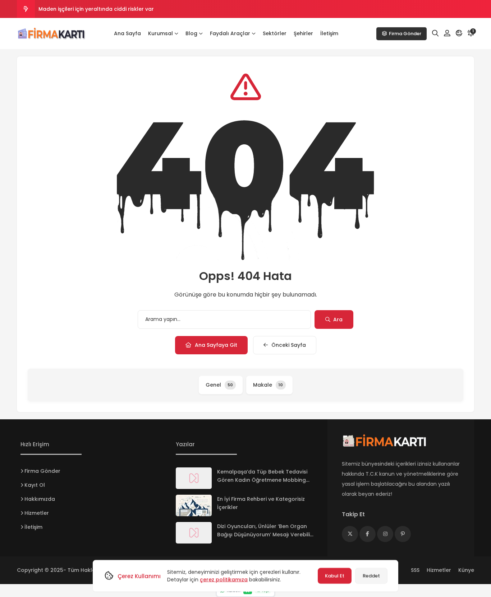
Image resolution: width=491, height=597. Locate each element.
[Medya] (350, 534)
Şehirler (303, 33)
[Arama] (435, 33)
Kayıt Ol (34, 485)
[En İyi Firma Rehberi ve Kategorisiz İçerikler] (194, 505)
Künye (466, 570)
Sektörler (274, 33)
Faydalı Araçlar (230, 33)
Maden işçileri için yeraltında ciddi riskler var (96, 9)
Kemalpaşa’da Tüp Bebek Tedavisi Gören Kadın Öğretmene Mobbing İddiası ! (262, 480)
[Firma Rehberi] (53, 33)
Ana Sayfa (127, 33)
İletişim (329, 33)
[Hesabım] (447, 33)
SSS (415, 570)
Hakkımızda (39, 499)
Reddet (371, 575)
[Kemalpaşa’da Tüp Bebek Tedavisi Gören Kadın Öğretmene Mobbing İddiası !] (194, 478)
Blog (191, 33)
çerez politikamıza (224, 579)
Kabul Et (334, 575)
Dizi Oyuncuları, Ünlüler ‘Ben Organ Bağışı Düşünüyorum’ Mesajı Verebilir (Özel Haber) (264, 534)
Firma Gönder (405, 33)
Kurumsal (160, 33)
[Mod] (459, 33)
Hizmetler (36, 513)
